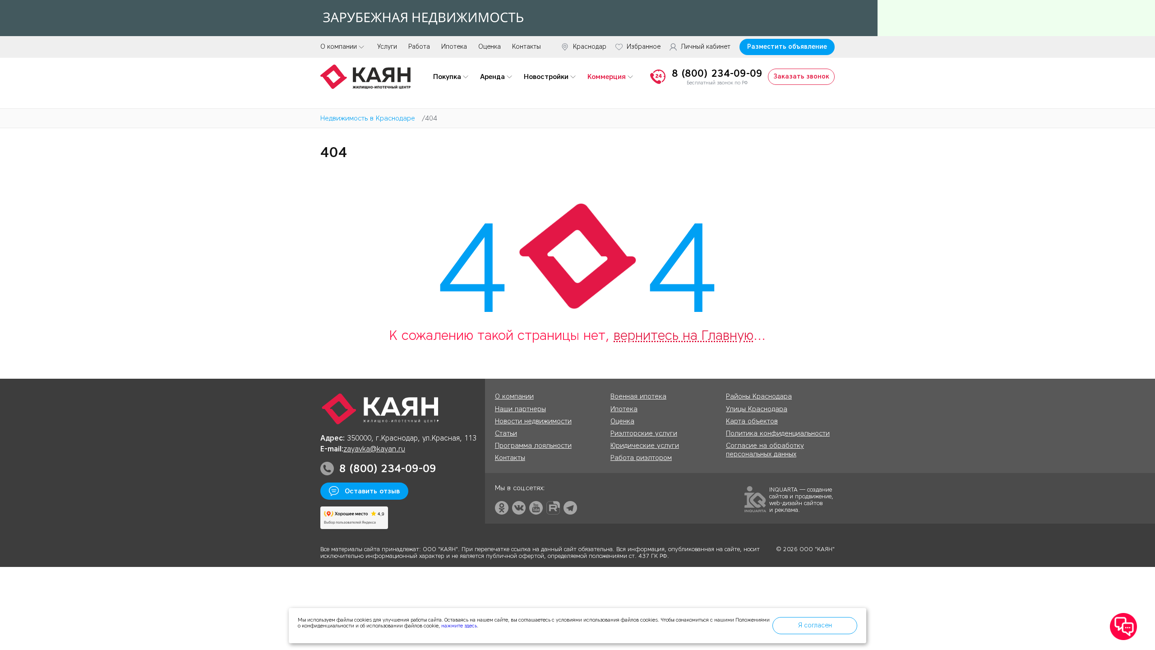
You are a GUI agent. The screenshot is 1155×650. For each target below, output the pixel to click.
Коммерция (606, 77)
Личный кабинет (705, 47)
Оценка (489, 47)
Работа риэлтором (641, 458)
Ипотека (454, 47)
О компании (338, 47)
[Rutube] (553, 508)
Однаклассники (501, 508)
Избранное (644, 47)
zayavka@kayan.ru (374, 449)
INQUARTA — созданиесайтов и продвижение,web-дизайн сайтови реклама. (801, 499)
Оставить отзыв (372, 491)
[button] (1123, 627)
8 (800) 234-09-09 (717, 73)
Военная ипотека (638, 396)
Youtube (536, 508)
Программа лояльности (533, 445)
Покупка (447, 77)
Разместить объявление (787, 47)
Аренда (492, 77)
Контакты (526, 47)
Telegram (570, 508)
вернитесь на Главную (683, 335)
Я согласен (815, 625)
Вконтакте (519, 508)
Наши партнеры (520, 409)
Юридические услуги (644, 445)
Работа (419, 47)
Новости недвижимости (533, 421)
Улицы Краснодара (756, 409)
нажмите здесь (459, 625)
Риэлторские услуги (643, 433)
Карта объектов (752, 421)
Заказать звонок (801, 76)
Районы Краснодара (759, 396)
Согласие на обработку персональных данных (765, 449)
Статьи (506, 433)
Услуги (387, 47)
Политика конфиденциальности (778, 433)
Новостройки (546, 77)
